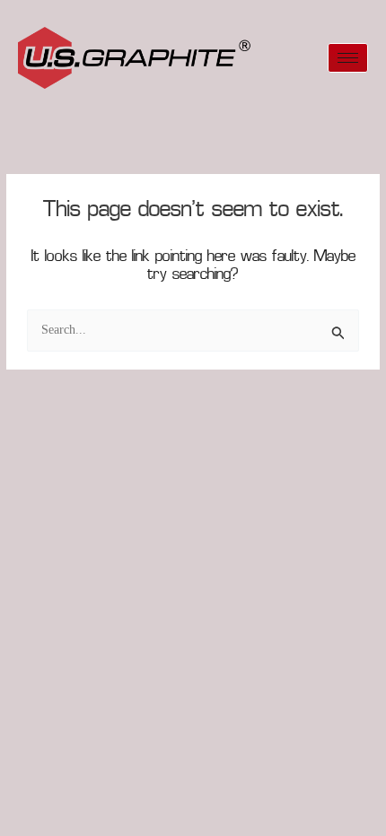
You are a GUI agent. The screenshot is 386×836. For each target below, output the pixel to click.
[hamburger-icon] (348, 58)
